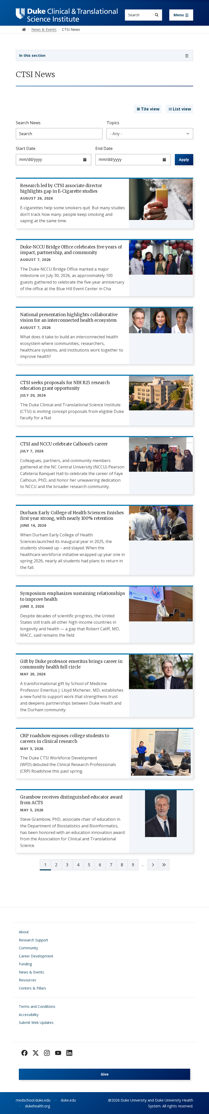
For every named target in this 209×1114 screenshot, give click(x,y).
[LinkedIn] (69, 1053)
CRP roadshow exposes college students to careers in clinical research (64, 738)
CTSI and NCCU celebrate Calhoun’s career (64, 444)
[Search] (156, 14)
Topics (113, 123)
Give (105, 1074)
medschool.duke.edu (33, 1100)
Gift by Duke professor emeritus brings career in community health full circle (71, 664)
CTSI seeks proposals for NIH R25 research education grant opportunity (65, 385)
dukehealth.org (37, 1106)
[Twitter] (35, 1053)
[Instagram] (47, 1053)
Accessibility (28, 1014)
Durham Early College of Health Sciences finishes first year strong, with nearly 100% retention (72, 515)
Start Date (25, 148)
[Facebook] (24, 1053)
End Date (104, 148)
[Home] (67, 13)
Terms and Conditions (37, 1006)
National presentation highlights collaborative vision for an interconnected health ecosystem (68, 317)
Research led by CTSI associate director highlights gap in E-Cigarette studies (61, 188)
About (24, 931)
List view (182, 109)
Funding (25, 964)
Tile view (150, 109)
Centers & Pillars (32, 988)
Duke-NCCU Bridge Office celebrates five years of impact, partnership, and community (71, 249)
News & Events (31, 972)
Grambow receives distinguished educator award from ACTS (71, 800)
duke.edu (68, 1100)
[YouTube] (58, 1053)
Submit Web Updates (36, 1022)
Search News (28, 123)
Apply (184, 159)
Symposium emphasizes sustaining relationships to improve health (72, 596)
